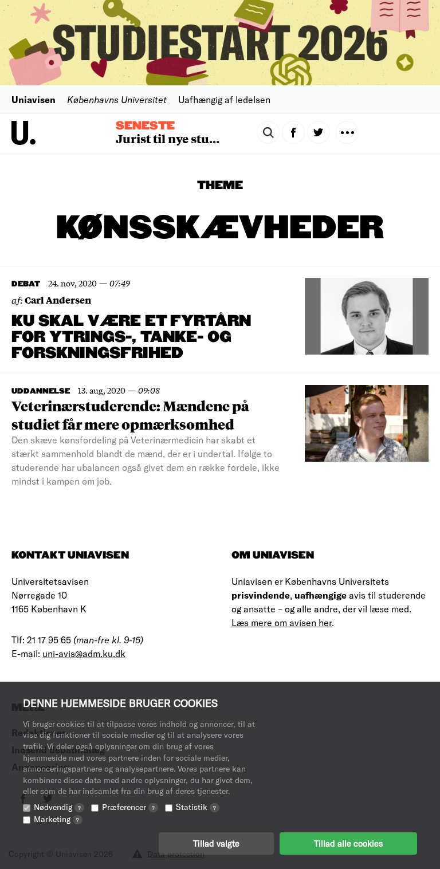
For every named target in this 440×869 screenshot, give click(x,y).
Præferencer (128, 807)
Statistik (196, 807)
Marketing (56, 819)
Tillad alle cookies (348, 843)
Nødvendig (57, 807)
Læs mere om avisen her (281, 622)
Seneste (145, 126)
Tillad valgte (216, 843)
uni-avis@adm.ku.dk (83, 653)
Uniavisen (33, 99)
